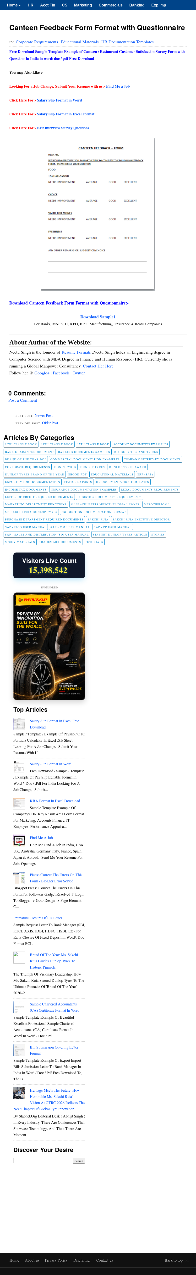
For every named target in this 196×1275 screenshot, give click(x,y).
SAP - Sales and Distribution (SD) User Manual (47, 534)
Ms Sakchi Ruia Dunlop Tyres (31, 512)
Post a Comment (22, 400)
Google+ (42, 373)
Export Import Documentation (32, 482)
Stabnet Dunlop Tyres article (120, 534)
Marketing (83, 5)
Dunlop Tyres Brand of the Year (34, 474)
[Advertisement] (49, 1200)
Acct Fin (47, 5)
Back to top (174, 1260)
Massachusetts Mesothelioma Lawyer (105, 504)
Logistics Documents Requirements (109, 497)
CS (64, 5)
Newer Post (43, 415)
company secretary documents (152, 459)
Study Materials (20, 542)
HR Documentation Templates (127, 42)
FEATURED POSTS (78, 482)
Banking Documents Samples (84, 452)
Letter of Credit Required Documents (39, 497)
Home (14, 5)
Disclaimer (82, 1260)
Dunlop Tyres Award (127, 467)
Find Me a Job (118, 86)
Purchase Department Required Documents (44, 519)
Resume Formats (77, 352)
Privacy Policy (57, 1260)
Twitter (79, 373)
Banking (137, 5)
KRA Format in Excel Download (55, 800)
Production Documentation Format (93, 512)
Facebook (62, 373)
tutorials (94, 542)
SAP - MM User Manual (70, 527)
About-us (32, 1260)
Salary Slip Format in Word (59, 100)
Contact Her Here (98, 366)
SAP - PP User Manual (112, 527)
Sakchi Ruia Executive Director (141, 519)
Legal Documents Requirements (150, 489)
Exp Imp (158, 5)
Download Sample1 (98, 317)
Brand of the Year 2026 (25, 459)
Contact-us (104, 1260)
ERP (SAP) (145, 474)
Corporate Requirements (37, 42)
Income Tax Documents (26, 489)
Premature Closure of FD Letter (37, 917)
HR (30, 5)
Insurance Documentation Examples (84, 489)
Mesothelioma (157, 504)
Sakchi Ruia (98, 519)
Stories (158, 534)
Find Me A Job (41, 837)
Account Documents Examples (140, 444)
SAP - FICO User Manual (25, 527)
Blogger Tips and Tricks (136, 452)
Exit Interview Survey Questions (63, 127)
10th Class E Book (21, 444)
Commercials (111, 5)
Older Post (50, 422)
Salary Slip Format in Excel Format (65, 114)
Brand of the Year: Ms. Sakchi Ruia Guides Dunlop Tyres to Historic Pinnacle (54, 961)
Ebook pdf (77, 474)
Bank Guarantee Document (29, 452)
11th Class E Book (57, 444)
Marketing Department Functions (36, 504)
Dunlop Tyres (92, 467)
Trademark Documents (60, 542)
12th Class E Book (93, 444)
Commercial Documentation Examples (85, 459)
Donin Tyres (65, 467)
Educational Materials (80, 42)
